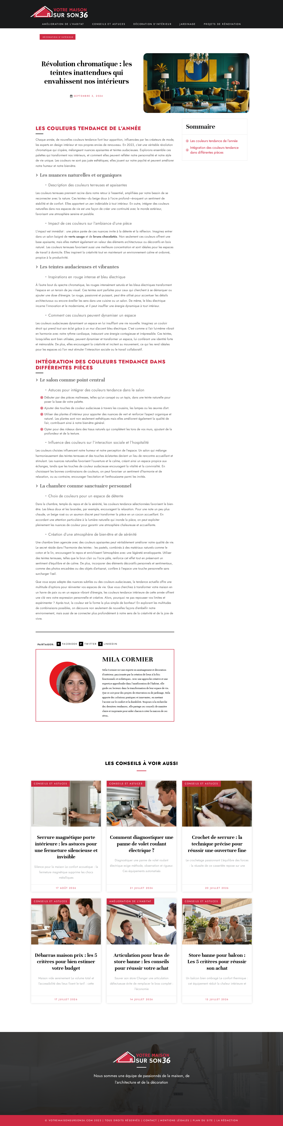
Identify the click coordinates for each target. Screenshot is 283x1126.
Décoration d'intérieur (58, 37)
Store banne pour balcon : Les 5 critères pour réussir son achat (217, 961)
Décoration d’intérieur (152, 24)
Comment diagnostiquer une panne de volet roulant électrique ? (141, 843)
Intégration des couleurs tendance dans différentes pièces (214, 150)
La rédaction (227, 1120)
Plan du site (203, 1120)
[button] (68, 644)
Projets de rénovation (222, 24)
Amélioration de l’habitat (63, 24)
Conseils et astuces (109, 24)
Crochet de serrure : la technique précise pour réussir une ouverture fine (217, 843)
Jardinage (188, 24)
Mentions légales (174, 1120)
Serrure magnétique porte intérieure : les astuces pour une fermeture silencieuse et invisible (66, 847)
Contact (150, 1120)
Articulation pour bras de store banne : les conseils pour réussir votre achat (141, 961)
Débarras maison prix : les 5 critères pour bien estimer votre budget (66, 961)
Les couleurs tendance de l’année (214, 141)
